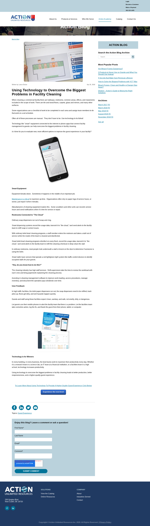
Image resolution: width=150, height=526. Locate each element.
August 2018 (104, 114)
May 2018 (103, 111)
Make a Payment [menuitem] (131, 7)
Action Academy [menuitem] (105, 19)
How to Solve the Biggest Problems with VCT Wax (117, 82)
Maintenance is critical (20, 199)
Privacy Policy (105, 522)
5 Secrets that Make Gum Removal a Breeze (115, 78)
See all (101, 122)
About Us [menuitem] (53, 19)
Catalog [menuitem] (119, 19)
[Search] (133, 57)
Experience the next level (53, 392)
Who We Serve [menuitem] (88, 19)
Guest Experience (25, 413)
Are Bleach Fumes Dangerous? (110, 69)
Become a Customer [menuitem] (132, 4)
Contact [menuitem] (80, 500)
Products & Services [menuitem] (69, 19)
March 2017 (104, 105)
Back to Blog (15, 39)
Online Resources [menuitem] (48, 497)
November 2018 (105, 117)
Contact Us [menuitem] (131, 19)
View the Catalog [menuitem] (47, 493)
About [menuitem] (79, 493)
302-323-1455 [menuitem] (130, 10)
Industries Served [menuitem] (83, 497)
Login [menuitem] (127, 1)
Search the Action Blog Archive (114, 52)
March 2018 (104, 108)
